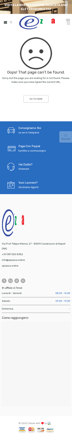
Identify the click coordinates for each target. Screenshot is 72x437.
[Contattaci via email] (10, 280)
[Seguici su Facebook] (4, 280)
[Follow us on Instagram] (16, 280)
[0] (68, 23)
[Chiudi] (70, 2)
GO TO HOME (36, 99)
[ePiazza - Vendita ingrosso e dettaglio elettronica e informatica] (41, 22)
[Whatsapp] (23, 280)
